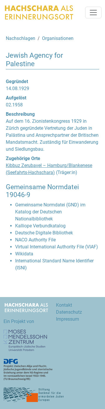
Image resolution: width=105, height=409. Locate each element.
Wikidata (24, 254)
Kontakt (64, 305)
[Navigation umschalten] (93, 12)
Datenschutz (69, 312)
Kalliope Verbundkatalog (40, 226)
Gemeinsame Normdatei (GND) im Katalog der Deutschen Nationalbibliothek (50, 212)
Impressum (67, 319)
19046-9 (18, 195)
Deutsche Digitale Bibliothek (44, 233)
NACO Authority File (35, 240)
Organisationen (58, 38)
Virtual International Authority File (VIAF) (56, 247)
